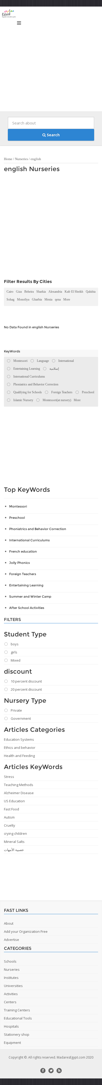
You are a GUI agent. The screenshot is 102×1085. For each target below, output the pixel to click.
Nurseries (21, 159)
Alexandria (55, 291)
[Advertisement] (51, 60)
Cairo (10, 291)
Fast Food (11, 809)
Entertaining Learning (26, 585)
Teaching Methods (18, 784)
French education (23, 551)
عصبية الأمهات (14, 849)
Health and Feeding (19, 755)
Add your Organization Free (26, 931)
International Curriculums (29, 540)
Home (8, 159)
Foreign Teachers (22, 574)
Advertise (11, 939)
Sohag (10, 299)
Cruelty (9, 825)
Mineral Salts (14, 841)
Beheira (29, 291)
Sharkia (41, 291)
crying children (15, 833)
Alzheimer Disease (19, 792)
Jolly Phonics (19, 563)
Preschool (17, 518)
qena (58, 299)
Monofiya (23, 299)
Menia (48, 299)
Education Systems (19, 739)
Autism (9, 817)
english (36, 159)
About (8, 923)
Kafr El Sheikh (74, 291)
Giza (19, 291)
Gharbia (37, 299)
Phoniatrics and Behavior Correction (37, 529)
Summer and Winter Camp (30, 596)
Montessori (18, 506)
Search (53, 134)
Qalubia (90, 291)
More (66, 299)
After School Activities (26, 608)
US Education (14, 801)
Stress (9, 776)
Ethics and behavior (19, 747)
